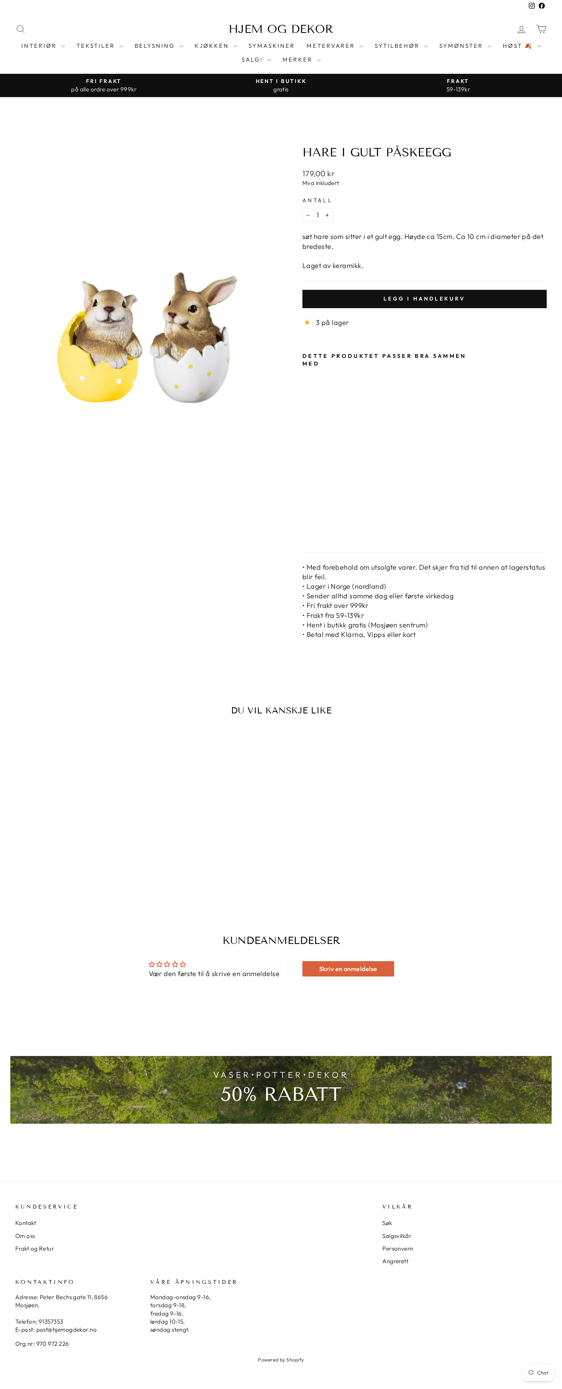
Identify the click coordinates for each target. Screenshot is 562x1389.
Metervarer (332, 45)
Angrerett (395, 1261)
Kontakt (25, 1223)
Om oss (25, 1236)
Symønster (462, 45)
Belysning (156, 45)
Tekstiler (96, 45)
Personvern (397, 1248)
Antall (317, 200)
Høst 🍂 (519, 45)
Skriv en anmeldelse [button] (348, 969)
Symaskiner (272, 45)
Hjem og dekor (281, 29)
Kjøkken (213, 45)
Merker (299, 59)
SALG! (253, 59)
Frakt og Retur (34, 1248)
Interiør (40, 45)
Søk (387, 1223)
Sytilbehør (398, 45)
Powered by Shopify (281, 1360)
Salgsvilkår (396, 1236)
